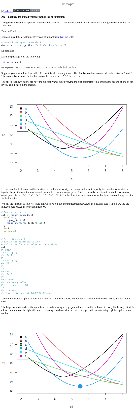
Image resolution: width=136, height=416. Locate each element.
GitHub (64, 37)
